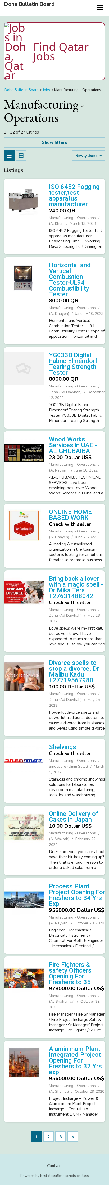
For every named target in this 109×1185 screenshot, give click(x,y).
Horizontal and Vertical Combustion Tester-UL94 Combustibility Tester (70, 279)
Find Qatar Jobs (61, 51)
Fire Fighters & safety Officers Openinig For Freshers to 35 (70, 973)
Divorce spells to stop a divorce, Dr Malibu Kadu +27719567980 (74, 671)
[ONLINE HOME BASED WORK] (24, 535)
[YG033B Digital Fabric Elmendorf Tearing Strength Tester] (24, 387)
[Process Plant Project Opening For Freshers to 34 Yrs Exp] (24, 915)
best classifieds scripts (58, 1175)
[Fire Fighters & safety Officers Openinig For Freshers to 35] (24, 996)
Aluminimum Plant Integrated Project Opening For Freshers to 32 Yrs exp (75, 1060)
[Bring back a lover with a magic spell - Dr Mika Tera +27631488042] (24, 610)
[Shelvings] (24, 770)
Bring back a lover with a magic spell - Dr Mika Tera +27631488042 (76, 587)
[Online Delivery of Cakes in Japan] (24, 840)
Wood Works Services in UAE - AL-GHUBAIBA (73, 445)
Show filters (54, 142)
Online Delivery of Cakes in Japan (73, 816)
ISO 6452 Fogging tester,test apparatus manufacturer (74, 195)
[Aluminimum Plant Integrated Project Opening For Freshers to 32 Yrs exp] (24, 1081)
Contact (54, 1165)
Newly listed (87, 156)
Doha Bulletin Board (29, 4)
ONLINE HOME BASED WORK (70, 514)
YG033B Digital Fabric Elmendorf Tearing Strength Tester (73, 363)
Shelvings (62, 747)
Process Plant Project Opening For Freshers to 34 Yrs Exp (77, 895)
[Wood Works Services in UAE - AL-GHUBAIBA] (24, 465)
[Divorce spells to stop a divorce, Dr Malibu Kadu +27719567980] (24, 695)
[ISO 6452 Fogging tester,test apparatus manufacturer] (24, 216)
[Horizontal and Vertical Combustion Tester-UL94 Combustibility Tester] (24, 300)
